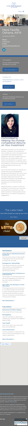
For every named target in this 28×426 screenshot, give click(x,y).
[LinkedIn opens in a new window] (3, 50)
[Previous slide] (2, 22)
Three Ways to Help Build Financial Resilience (13, 254)
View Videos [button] (8, 104)
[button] (21, 11)
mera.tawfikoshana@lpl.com (11, 46)
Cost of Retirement (8, 329)
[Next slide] (26, 22)
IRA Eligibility (6, 315)
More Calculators (8, 339)
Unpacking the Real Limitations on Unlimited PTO (13, 274)
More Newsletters (8, 300)
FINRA (11, 401)
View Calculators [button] (9, 69)
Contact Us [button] (8, 87)
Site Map (2, 419)
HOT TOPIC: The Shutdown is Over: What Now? (13, 285)
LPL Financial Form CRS (6, 394)
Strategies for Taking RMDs (11, 263)
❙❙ (16, 23)
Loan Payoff (6, 323)
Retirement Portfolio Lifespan (12, 310)
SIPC (15, 401)
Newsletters (7, 251)
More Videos (14, 217)
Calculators (6, 307)
